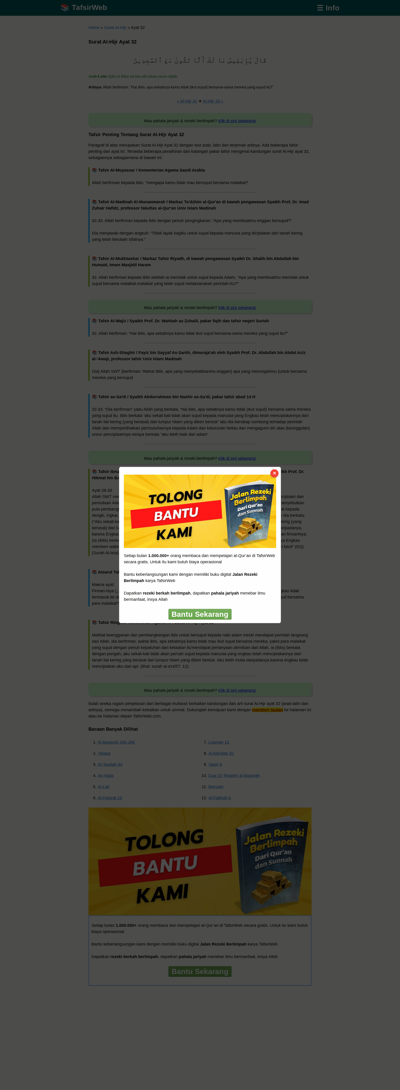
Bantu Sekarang (200, 614)
